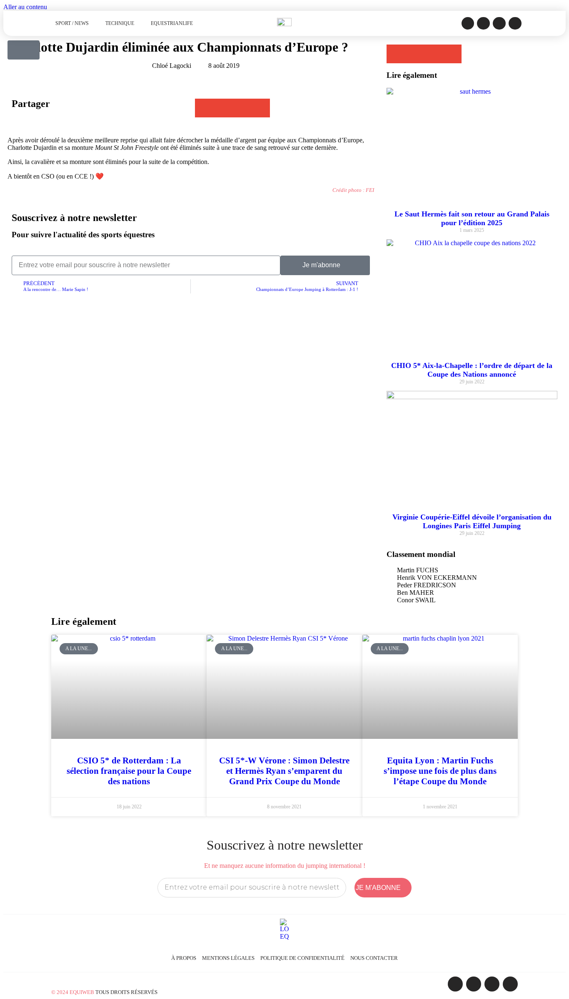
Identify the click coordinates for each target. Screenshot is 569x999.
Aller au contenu (25, 6)
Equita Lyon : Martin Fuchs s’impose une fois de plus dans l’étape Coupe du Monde (440, 770)
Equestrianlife (172, 23)
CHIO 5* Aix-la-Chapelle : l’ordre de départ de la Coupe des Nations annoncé (471, 369)
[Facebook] (468, 23)
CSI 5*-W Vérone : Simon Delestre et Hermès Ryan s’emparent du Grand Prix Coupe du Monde (284, 770)
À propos (183, 958)
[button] (204, 108)
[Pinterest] (515, 23)
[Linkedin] (499, 23)
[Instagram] (483, 23)
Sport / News (72, 23)
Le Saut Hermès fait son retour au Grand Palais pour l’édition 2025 (471, 218)
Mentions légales (228, 958)
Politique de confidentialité (302, 958)
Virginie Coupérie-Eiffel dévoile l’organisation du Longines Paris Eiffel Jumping (472, 521)
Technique (119, 23)
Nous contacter (374, 958)
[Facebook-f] (455, 984)
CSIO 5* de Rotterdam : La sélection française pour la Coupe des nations (129, 770)
